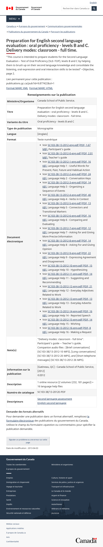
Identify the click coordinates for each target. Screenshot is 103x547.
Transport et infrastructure (63, 486)
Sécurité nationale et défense (18, 513)
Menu (15, 18)
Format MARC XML (17, 88)
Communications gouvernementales (64, 26)
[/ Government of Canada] (24, 8)
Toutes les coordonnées (16, 464)
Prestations (11, 495)
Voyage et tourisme (14, 486)
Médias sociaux (12, 524)
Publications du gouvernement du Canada (28, 31)
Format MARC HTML (41, 88)
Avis (8, 537)
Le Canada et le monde (61, 491)
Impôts (9, 504)
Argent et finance (59, 495)
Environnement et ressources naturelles (23, 508)
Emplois (9, 478)
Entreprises (11, 491)
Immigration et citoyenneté (17, 482)
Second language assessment (54, 399)
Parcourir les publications (63, 31)
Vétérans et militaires (60, 508)
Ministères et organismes (62, 464)
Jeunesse (55, 513)
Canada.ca (11, 26)
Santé (8, 500)
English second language (51, 403)
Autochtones (57, 504)
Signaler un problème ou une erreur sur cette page (28, 441)
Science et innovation (60, 500)
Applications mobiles (15, 528)
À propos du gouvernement (32, 26)
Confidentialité (12, 541)
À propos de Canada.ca (16, 533)
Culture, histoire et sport (62, 478)
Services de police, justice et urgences (68, 482)
